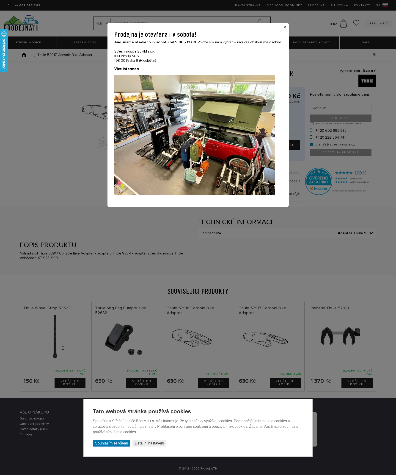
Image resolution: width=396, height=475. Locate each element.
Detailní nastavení (149, 443)
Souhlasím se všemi (111, 443)
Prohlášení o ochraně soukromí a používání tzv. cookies (202, 426)
